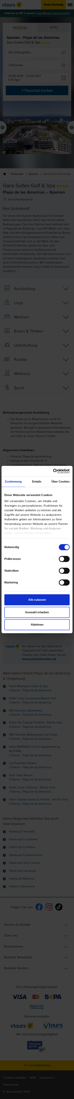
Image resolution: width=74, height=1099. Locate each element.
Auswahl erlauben (37, 612)
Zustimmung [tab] (13, 481)
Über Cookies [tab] (60, 481)
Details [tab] (36, 481)
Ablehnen (37, 624)
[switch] (64, 559)
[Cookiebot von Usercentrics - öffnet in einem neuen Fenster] (53, 471)
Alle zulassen (37, 599)
